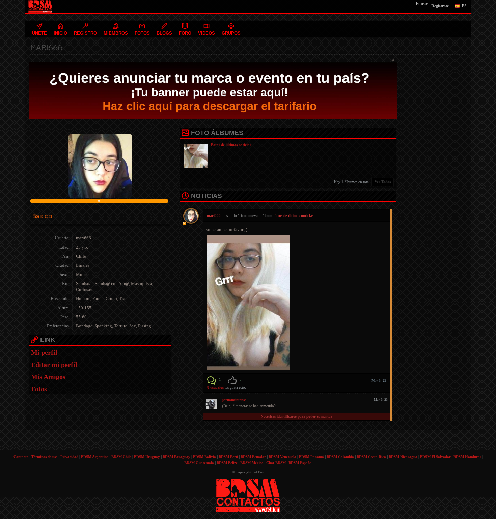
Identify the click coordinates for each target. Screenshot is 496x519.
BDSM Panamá (311, 457)
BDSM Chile (121, 457)
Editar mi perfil (54, 364)
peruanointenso (234, 400)
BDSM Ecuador (253, 457)
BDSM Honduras (467, 457)
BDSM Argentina (95, 457)
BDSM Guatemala (199, 463)
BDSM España (300, 463)
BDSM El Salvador (435, 457)
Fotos (39, 389)
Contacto (21, 457)
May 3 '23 (378, 380)
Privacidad (69, 457)
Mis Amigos (48, 376)
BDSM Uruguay (147, 457)
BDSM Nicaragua (403, 457)
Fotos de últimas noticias (231, 145)
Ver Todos (383, 182)
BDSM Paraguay (176, 457)
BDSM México (252, 463)
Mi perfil (44, 352)
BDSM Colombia (340, 457)
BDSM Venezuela (282, 457)
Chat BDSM (276, 463)
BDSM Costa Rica (371, 457)
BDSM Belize (227, 463)
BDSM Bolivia (204, 457)
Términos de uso (44, 457)
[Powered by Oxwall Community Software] (248, 495)
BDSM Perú (228, 457)
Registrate (440, 6)
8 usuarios (216, 387)
